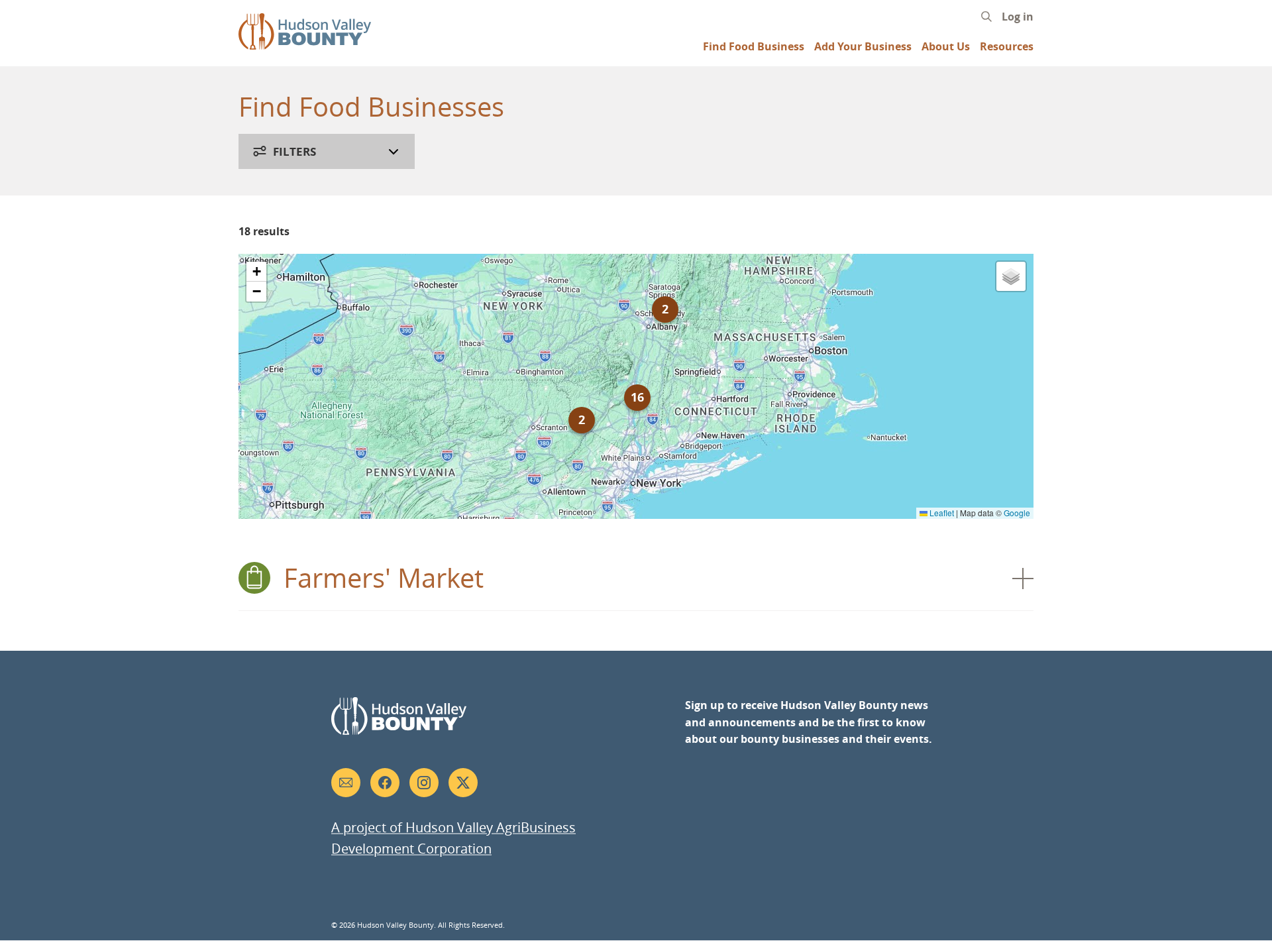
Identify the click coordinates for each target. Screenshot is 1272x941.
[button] (581, 420)
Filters (294, 151)
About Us (946, 47)
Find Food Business (753, 47)
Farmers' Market (384, 578)
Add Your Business (863, 47)
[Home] (304, 43)
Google (1017, 512)
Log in (1018, 16)
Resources (1007, 47)
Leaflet (941, 512)
